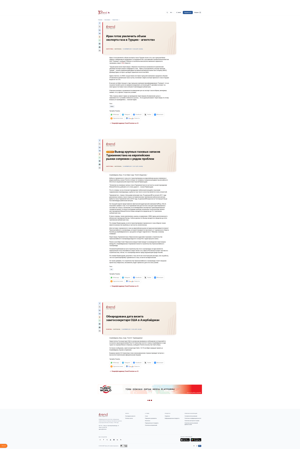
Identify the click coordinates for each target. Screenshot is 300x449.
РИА (123, 63)
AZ (197, 445)
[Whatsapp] (100, 439)
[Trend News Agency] (103, 415)
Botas (112, 106)
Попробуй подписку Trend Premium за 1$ (124, 123)
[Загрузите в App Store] (185, 439)
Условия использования (191, 416)
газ (111, 269)
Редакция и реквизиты (151, 418)
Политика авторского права (192, 420)
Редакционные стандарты (151, 423)
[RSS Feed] (120, 439)
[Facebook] (103, 439)
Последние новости (130, 416)
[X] (107, 439)
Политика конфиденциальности (193, 418)
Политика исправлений (151, 425)
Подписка (167, 416)
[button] (99, 23)
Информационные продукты (172, 418)
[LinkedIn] (117, 439)
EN (194, 445)
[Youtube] (110, 439)
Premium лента (129, 418)
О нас (146, 416)
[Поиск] (167, 12)
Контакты (147, 420)
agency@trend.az (102, 429)
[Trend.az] (104, 12)
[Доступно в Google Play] (196, 439)
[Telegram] (113, 439)
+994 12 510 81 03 (103, 427)
